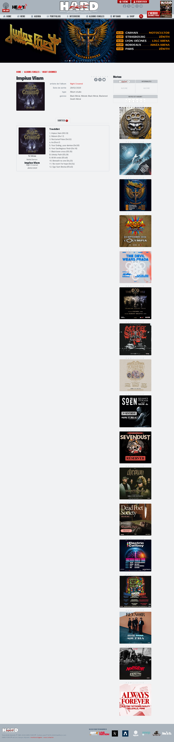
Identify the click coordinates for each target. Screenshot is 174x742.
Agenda (37, 16)
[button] (123, 1)
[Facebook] (124, 6)
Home (8, 16)
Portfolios (55, 16)
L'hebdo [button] (153, 14)
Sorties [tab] (62, 120)
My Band (117, 16)
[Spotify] (141, 6)
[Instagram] (137, 6)
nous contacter (48, 737)
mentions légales (36, 737)
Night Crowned (49, 71)
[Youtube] (133, 6)
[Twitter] (128, 6)
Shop (132, 16)
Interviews (75, 16)
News (22, 16)
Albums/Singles (96, 16)
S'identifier (141, 1)
